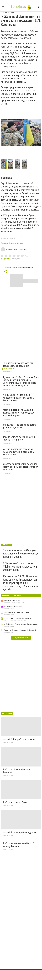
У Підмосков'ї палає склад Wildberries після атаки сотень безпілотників (18, 398)
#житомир (4, 243)
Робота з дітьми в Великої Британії (16, 771)
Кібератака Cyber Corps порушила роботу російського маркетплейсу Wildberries (20, 467)
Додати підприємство (21, 638)
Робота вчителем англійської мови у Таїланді (18, 845)
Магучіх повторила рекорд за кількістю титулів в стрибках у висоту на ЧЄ (18, 452)
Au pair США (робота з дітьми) (19, 739)
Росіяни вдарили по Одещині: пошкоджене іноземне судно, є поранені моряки (18, 412)
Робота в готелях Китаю (15, 802)
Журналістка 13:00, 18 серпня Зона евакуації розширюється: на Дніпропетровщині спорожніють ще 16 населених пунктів (20, 381)
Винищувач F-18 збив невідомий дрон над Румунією (19, 426)
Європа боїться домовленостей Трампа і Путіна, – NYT (18, 438)
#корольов (12, 243)
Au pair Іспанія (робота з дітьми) (20, 832)
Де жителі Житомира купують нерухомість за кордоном (17, 364)
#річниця (20, 243)
